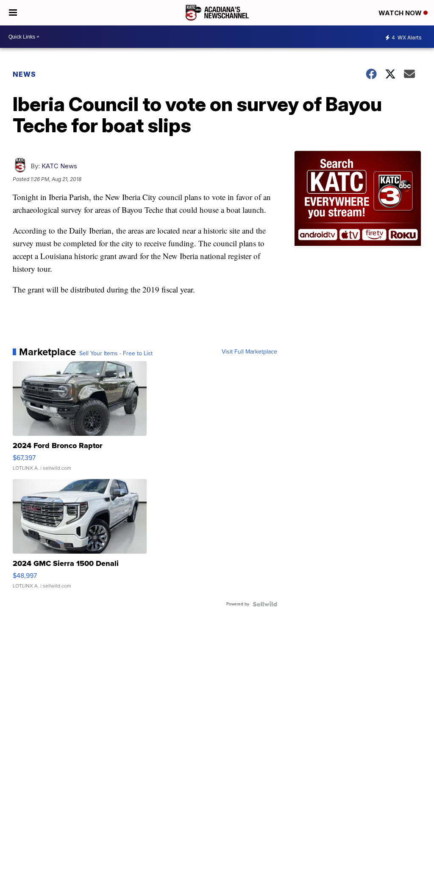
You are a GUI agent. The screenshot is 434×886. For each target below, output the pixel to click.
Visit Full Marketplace (249, 352)
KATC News (59, 166)
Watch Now (400, 13)
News (24, 74)
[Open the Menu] (12, 12)
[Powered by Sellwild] (265, 604)
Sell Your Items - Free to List (116, 354)
